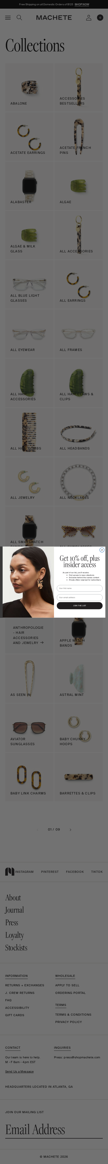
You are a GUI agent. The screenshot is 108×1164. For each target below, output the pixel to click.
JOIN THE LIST (79, 605)
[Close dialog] (102, 550)
